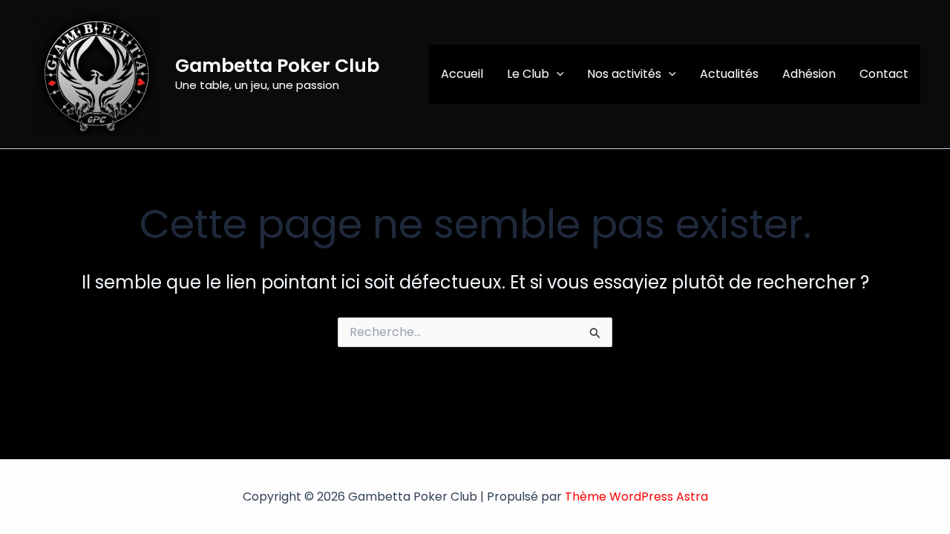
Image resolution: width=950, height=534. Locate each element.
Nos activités (624, 73)
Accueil (462, 73)
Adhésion (809, 73)
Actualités (729, 73)
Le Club (528, 73)
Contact (883, 73)
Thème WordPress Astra (636, 496)
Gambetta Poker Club (277, 66)
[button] (556, 74)
